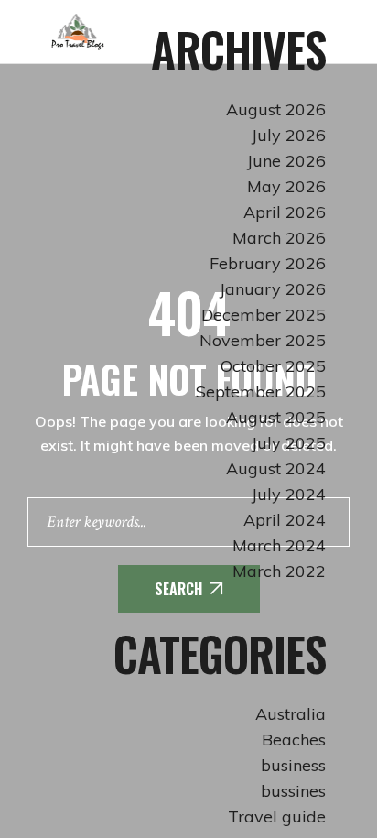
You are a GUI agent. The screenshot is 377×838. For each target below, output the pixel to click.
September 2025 (261, 391)
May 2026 (286, 186)
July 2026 (289, 135)
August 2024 (276, 468)
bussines (293, 790)
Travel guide (277, 816)
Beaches (294, 739)
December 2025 (263, 314)
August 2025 (276, 417)
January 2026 (273, 288)
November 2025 (262, 340)
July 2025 (289, 442)
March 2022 (279, 571)
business (293, 765)
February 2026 (268, 263)
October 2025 (273, 365)
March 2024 (279, 545)
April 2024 (284, 519)
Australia (290, 713)
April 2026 (284, 212)
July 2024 (289, 494)
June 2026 (286, 160)
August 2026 (276, 109)
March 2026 (279, 237)
